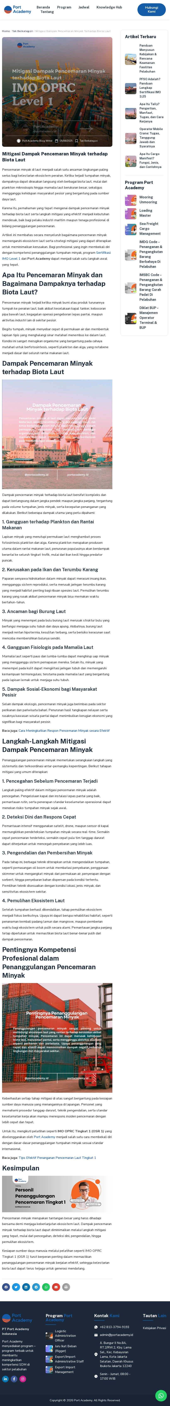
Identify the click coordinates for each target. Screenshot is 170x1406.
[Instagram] (22, 1379)
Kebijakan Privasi (154, 1328)
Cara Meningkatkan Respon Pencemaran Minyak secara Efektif (64, 730)
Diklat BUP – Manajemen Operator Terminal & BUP (149, 318)
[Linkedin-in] (5, 1379)
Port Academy (44, 1137)
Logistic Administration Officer (65, 1336)
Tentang (47, 12)
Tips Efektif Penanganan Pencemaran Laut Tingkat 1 (57, 1158)
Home (6, 31)
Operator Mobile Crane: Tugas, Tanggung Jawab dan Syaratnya (151, 137)
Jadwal (84, 7)
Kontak (106, 1315)
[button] (6, 1287)
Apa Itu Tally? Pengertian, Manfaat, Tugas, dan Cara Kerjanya (152, 112)
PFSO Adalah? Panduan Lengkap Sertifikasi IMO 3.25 (150, 88)
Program (64, 7)
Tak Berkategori (22, 31)
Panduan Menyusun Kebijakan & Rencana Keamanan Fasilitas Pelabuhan (148, 58)
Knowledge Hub (109, 7)
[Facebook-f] (14, 1379)
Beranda (43, 7)
